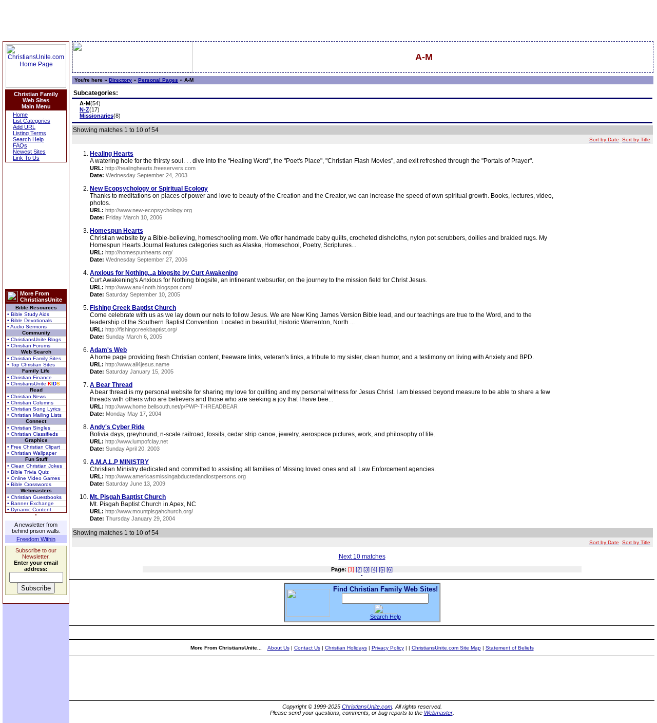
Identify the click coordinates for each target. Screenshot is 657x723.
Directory (120, 80)
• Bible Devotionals (29, 320)
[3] (366, 569)
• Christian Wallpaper (31, 453)
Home (20, 115)
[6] (390, 569)
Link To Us (26, 158)
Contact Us (307, 648)
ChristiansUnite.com (367, 706)
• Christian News (26, 396)
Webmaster (438, 713)
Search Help (28, 139)
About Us (278, 648)
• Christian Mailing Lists (34, 415)
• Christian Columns (30, 402)
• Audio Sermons (27, 326)
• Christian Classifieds (32, 434)
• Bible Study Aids (28, 314)
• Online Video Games (33, 478)
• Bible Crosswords (29, 484)
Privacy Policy (388, 648)
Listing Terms (29, 133)
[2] (359, 569)
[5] (382, 569)
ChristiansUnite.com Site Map (446, 648)
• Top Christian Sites (31, 364)
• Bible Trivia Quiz (28, 472)
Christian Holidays (346, 648)
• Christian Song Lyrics (34, 409)
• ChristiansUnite (33, 383)
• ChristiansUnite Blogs (34, 339)
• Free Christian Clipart (33, 447)
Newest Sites (29, 152)
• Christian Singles (28, 428)
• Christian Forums (28, 345)
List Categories (31, 121)
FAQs (20, 145)
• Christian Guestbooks (34, 497)
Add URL (24, 127)
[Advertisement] (36, 225)
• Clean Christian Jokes (34, 466)
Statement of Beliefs (510, 648)
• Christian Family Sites (34, 358)
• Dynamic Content (29, 509)
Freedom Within (35, 539)
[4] (374, 569)
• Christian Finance (29, 377)
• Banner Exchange (30, 503)
